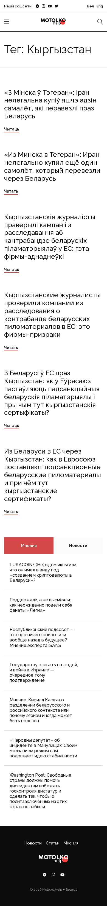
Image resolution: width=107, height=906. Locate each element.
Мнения (29, 545)
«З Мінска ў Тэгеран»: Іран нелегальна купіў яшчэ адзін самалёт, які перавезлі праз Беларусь (50, 104)
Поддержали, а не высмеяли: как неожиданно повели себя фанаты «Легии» (41, 605)
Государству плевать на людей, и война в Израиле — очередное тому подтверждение (44, 672)
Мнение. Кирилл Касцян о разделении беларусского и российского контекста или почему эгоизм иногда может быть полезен (41, 710)
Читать (11, 191)
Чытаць (11, 129)
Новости (78, 545)
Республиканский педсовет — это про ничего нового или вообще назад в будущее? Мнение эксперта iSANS (42, 637)
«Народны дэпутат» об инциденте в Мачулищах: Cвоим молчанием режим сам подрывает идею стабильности (43, 748)
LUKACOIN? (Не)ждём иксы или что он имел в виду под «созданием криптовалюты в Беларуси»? (43, 572)
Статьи (53, 843)
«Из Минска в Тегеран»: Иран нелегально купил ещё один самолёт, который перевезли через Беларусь (52, 166)
